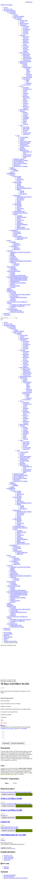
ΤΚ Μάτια (25, 345)
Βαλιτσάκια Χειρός (26, 358)
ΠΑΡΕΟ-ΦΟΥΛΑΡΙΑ (16, 625)
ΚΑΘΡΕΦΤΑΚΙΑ (15, 596)
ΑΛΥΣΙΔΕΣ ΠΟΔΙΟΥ (19, 526)
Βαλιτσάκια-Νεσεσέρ (26, 352)
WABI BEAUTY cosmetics (20, 481)
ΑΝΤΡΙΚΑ (13, 583)
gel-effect (24, 728)
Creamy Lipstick (24, 452)
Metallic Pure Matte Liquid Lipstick (25, 458)
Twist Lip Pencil (27, 469)
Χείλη (18, 450)
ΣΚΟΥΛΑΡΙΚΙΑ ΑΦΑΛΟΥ (20, 527)
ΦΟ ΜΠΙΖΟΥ (14, 545)
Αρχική (6, 7)
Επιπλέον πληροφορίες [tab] (17, 743)
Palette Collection (24, 338)
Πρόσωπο (22, 425)
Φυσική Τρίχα (26, 374)
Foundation (26, 431)
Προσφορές (7, 313)
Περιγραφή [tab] (6, 743)
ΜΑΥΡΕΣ (19, 520)
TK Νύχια (25, 342)
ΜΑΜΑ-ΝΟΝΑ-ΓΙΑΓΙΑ (23, 543)
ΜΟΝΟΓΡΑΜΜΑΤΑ (22, 539)
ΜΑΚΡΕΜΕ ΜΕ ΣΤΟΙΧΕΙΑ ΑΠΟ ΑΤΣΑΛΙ (24, 512)
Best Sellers (26, 402)
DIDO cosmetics (17, 332)
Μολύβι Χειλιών (24, 465)
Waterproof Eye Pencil (29, 390)
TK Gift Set (26, 341)
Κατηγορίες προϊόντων (9, 10)
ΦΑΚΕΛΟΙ (13, 577)
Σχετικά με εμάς (8, 9)
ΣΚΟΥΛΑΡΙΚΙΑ (17, 497)
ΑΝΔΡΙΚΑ (19, 530)
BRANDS (13, 328)
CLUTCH (16, 580)
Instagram (6, 868)
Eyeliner (25, 379)
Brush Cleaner (26, 369)
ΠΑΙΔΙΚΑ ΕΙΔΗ (11, 606)
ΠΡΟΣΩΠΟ (13, 484)
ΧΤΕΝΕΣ (12, 602)
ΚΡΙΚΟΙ (19, 504)
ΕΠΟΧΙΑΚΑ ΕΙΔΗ (12, 624)
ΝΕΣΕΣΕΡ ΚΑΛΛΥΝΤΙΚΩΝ (18, 597)
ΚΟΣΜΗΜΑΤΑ (11, 488)
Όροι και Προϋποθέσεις (10, 875)
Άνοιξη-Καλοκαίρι (25, 407)
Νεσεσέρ (25, 360)
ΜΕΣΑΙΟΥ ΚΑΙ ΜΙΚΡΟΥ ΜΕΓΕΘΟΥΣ (20, 575)
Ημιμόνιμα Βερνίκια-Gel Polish (26, 412)
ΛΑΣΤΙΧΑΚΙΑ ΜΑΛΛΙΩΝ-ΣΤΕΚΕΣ (20, 609)
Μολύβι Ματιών (27, 382)
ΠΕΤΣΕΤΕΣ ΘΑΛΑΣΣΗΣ (17, 626)
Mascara (25, 380)
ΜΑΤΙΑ (12, 482)
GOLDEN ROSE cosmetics (20, 475)
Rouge (24, 437)
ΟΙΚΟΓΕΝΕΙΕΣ (21, 542)
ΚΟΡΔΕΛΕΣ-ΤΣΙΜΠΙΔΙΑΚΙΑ (18, 590)
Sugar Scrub (26, 449)
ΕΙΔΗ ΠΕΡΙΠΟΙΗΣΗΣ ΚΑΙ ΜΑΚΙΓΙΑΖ (17, 592)
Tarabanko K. (23, 339)
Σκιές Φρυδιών (27, 399)
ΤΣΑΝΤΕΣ (10, 565)
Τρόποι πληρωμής (8, 858)
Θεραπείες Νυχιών (25, 416)
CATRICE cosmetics (18, 331)
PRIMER (15, 485)
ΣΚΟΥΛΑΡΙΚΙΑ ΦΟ (22, 552)
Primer (24, 436)
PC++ (14, 848)
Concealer (25, 428)
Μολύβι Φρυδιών (27, 392)
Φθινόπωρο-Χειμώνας (26, 422)
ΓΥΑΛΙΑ (12, 622)
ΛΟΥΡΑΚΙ (16, 558)
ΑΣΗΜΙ (19, 492)
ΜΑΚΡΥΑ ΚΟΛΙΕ (21, 532)
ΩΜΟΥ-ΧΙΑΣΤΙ (14, 574)
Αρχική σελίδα (7, 632)
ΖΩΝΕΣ (9, 603)
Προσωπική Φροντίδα (25, 376)
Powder (25, 434)
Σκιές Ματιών (26, 393)
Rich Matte (22, 463)
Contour (25, 430)
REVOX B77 (17, 479)
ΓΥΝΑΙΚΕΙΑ (13, 561)
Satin (27, 396)
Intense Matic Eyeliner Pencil (28, 386)
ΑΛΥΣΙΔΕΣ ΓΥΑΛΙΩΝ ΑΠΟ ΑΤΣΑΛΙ (20, 619)
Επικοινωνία (7, 315)
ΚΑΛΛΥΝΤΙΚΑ (11, 326)
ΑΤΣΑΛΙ (12, 490)
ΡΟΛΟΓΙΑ (13, 615)
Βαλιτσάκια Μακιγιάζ (26, 355)
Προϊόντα (19, 334)
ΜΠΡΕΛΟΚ (10, 605)
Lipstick (22, 455)
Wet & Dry (29, 398)
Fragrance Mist (27, 447)
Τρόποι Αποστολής (9, 857)
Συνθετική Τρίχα (27, 373)
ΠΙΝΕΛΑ (12, 599)
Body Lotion (26, 443)
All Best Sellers (24, 335)
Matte (27, 395)
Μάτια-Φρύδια (23, 377)
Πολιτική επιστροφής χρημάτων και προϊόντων (16, 878)
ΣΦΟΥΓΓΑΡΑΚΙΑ (15, 600)
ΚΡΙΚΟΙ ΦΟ (20, 554)
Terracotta (25, 439)
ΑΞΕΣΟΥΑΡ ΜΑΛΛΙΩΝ (13, 586)
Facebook (6, 866)
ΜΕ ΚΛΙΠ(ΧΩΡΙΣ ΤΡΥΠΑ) (24, 503)
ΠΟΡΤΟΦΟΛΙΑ (11, 581)
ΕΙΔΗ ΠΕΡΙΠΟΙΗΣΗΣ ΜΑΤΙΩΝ (18, 594)
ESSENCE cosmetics (18, 474)
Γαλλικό (25, 409)
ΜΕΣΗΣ (12, 570)
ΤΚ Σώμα (25, 347)
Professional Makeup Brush (27, 371)
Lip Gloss (22, 453)
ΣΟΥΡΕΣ (12, 589)
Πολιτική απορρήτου (9, 876)
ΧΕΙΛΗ (12, 487)
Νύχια (21, 401)
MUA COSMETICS (18, 476)
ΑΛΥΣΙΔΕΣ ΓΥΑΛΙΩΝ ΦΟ (17, 621)
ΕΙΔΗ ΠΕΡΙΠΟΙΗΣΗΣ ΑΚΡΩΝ (18, 593)
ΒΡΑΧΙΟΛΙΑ (17, 510)
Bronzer (25, 427)
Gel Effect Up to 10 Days (27, 404)
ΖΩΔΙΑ (19, 541)
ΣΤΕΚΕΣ (12, 587)
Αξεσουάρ (22, 350)
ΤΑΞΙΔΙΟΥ (13, 571)
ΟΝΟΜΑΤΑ (20, 538)
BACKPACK (13, 573)
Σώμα (21, 440)
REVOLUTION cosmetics (20, 478)
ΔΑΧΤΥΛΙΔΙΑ (17, 491)
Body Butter (26, 441)
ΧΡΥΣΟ (19, 495)
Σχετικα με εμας (8, 855)
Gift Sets (22, 337)
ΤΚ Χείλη (25, 348)
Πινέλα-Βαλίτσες (24, 424)
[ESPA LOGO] (28, 2)
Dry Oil (25, 446)
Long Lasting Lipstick (25, 456)
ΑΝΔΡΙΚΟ (13, 557)
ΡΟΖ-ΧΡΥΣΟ (20, 494)
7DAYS (15, 329)
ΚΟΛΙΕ (15, 529)
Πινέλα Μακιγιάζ (24, 367)
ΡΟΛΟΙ (9, 555)
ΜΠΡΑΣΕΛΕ (16, 559)
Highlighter (26, 433)
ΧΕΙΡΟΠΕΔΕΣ (17, 519)
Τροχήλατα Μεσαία (26, 365)
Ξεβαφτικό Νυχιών (26, 419)
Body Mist (25, 444)
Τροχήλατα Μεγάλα (26, 362)
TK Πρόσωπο (26, 344)
